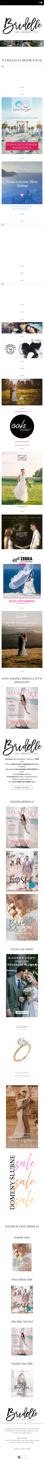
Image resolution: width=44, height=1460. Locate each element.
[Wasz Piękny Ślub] (22, 1299)
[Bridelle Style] (22, 1257)
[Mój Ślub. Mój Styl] (22, 1341)
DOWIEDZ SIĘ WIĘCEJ (22, 788)
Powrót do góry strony (22, 1449)
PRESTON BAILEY (22, 1438)
